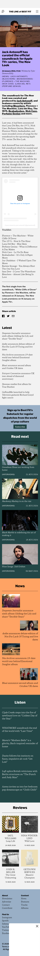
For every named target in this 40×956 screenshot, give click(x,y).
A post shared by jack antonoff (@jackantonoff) (20, 225)
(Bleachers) (8, 79)
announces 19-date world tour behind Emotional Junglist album (17, 357)
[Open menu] (37, 11)
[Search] (3, 11)
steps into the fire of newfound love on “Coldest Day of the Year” (19, 715)
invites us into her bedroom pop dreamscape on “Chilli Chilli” (20, 788)
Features (25, 901)
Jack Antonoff (24, 100)
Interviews (8, 474)
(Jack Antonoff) (19, 76)
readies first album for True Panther (16, 385)
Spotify (5, 920)
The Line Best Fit (20, 11)
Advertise (6, 901)
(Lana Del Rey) (23, 84)
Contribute (7, 908)
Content (25, 895)
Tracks (24, 905)
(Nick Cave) (8, 84)
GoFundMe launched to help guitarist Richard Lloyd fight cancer (18, 395)
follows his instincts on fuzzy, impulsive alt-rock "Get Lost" (17, 759)
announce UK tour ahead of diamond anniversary (18, 376)
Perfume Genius (11, 113)
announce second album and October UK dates (16, 367)
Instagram (7, 917)
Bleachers (19, 105)
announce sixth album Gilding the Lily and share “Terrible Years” (17, 336)
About (5, 895)
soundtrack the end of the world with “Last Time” (19, 730)
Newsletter (7, 898)
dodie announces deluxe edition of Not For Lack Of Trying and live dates (18, 347)
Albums (24, 908)
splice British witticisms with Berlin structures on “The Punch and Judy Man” (19, 774)
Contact (6, 905)
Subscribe (20, 426)
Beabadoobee (16, 111)
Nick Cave (31, 111)
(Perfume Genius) (11, 86)
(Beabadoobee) (25, 79)
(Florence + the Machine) (16, 81)
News (6, 76)
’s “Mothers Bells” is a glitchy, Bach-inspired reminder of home (20, 743)
